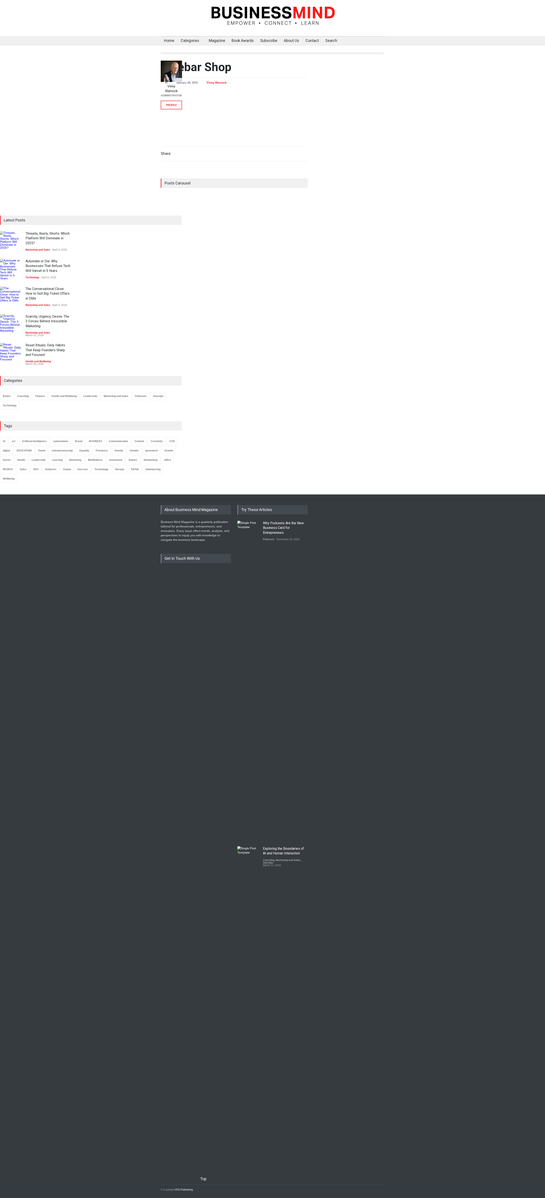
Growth (168, 450)
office (167, 459)
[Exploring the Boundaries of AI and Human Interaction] (248, 1005)
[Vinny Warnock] (171, 71)
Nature (133, 459)
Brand (78, 441)
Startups (158, 396)
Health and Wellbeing (38, 361)
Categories (190, 40)
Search (331, 40)
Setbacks (50, 469)
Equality (84, 450)
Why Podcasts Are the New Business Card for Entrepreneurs (283, 528)
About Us (291, 40)
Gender (134, 450)
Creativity (157, 441)
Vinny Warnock (217, 82)
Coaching (23, 396)
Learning (57, 459)
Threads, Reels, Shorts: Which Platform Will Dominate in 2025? (48, 238)
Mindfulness (95, 459)
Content (139, 441)
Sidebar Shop (196, 67)
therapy (119, 469)
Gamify (119, 450)
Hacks (7, 459)
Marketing (75, 459)
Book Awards (243, 40)
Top (203, 1179)
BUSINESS (95, 441)
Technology (32, 277)
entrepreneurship (62, 450)
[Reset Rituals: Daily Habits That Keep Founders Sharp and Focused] (10, 353)
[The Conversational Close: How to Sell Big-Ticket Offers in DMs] (10, 297)
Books (7, 396)
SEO (35, 469)
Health (21, 459)
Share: (166, 154)
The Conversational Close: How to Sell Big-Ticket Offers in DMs (48, 293)
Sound (67, 469)
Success (82, 469)
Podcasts (140, 396)
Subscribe (268, 40)
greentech (151, 450)
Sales (23, 469)
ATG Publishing (184, 1189)
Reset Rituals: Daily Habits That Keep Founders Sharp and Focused (45, 350)
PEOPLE (8, 469)
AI (4, 441)
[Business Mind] (272, 19)
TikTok (135, 469)
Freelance (102, 450)
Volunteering (153, 469)
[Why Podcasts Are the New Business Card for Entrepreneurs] (248, 680)
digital (6, 450)
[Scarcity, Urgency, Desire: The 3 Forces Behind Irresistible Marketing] (10, 325)
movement (115, 459)
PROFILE (171, 105)
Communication (118, 441)
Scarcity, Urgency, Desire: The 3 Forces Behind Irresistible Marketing (47, 321)
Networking (151, 459)
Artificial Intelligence (34, 441)
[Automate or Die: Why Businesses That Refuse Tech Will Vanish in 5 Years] (10, 269)
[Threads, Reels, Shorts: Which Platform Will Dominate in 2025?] (10, 242)
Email (41, 450)
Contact (312, 40)
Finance (40, 396)
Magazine (217, 40)
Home (169, 40)
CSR (172, 441)
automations (60, 441)
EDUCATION (24, 450)
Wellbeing (8, 478)
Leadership (90, 396)
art (13, 441)
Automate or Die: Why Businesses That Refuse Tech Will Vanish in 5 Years (48, 266)
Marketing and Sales (38, 249)
